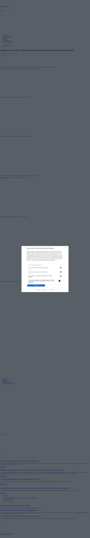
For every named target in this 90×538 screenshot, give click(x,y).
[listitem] (45, 265)
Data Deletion (38, 289)
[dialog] (45, 269)
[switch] (60, 268)
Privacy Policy (52, 289)
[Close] (66, 248)
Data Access (45, 289)
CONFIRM (36, 285)
